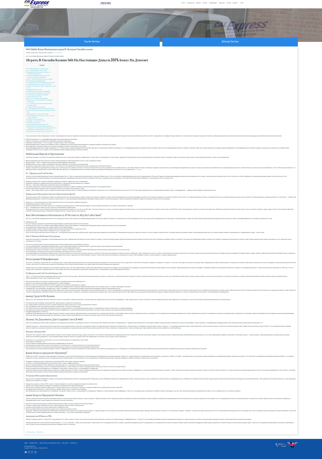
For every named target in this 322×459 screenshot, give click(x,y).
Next (319, 25)
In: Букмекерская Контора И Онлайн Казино (40, 109)
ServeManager (213, 3)
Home (183, 3)
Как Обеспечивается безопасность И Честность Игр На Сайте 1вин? (38, 76)
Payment (235, 3)
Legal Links (222, 3)
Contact (229, 3)
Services (205, 3)
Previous (2, 25)
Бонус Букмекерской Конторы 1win (38, 124)
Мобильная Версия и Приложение (37, 68)
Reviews (198, 3)
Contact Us (73, 443)
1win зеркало (138, 169)
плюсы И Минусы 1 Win (34, 96)
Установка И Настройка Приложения (38, 93)
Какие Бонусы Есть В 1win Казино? (37, 114)
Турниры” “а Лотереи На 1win (36, 121)
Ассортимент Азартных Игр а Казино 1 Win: (40, 131)
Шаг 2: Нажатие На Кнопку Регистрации (39, 79)
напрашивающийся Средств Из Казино (39, 84)
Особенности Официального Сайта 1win (39, 129)
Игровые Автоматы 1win (34, 89)
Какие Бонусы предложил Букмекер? (38, 91)
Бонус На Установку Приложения (37, 98)
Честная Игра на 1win (33, 122)
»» (40, 432)
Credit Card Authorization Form (49, 443)
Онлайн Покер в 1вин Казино (36, 107)
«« (30, 432)
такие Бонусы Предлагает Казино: (37, 95)
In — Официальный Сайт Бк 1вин (37, 70)
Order (241, 3)
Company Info (190, 3)
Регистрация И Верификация (36, 81)
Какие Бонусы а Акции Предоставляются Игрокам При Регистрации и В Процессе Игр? (41, 127)
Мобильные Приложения (35, 119)
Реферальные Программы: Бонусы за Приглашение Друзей (38, 73)
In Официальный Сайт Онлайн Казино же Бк (41, 82)
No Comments (57, 53)
